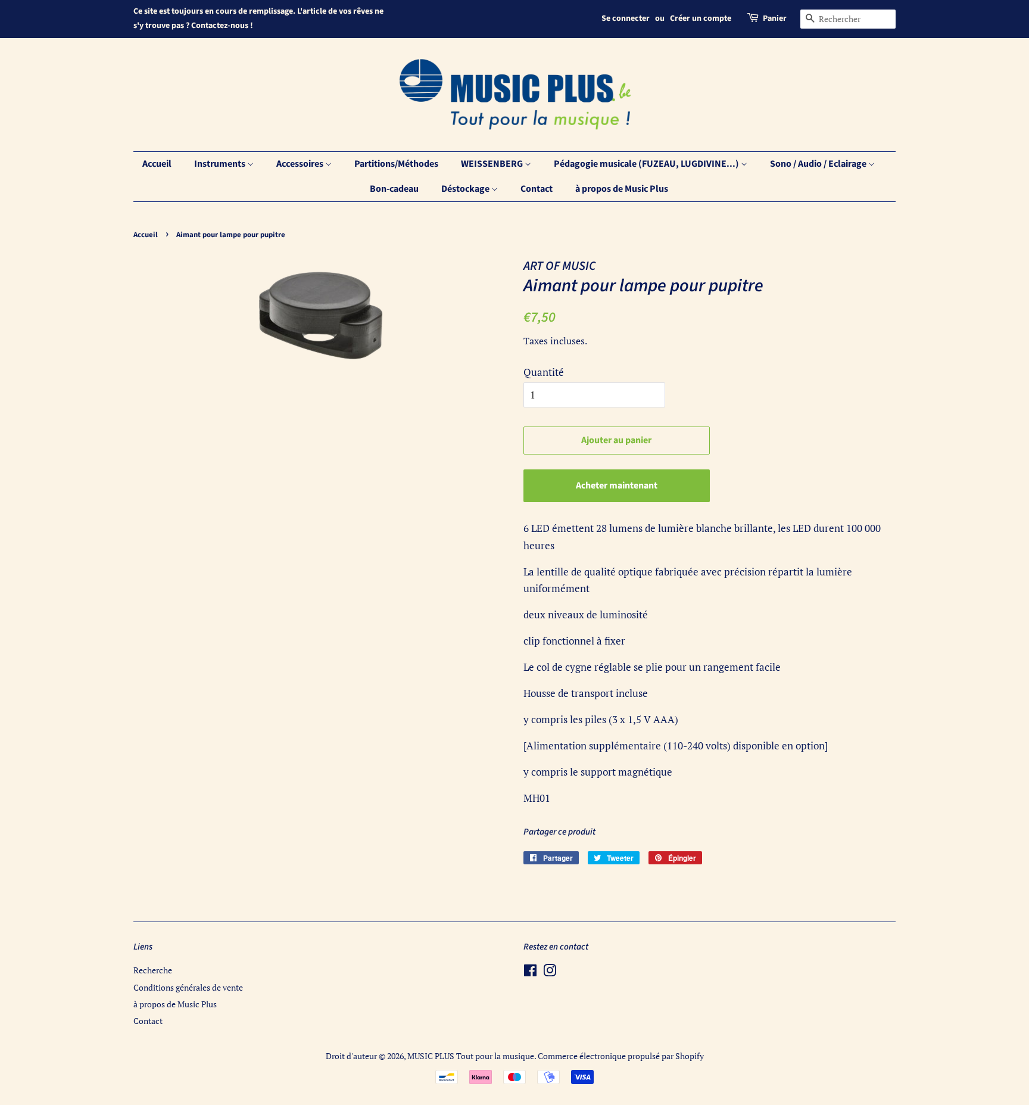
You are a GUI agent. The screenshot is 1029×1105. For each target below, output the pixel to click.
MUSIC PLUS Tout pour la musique (470, 1056)
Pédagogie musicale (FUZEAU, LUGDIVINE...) (647, 163)
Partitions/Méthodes (396, 163)
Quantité (543, 372)
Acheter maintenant (616, 485)
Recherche (152, 970)
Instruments (220, 163)
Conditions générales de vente (188, 987)
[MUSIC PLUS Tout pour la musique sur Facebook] (530, 972)
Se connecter (625, 18)
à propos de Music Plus (621, 188)
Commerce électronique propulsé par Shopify (621, 1056)
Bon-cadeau (394, 188)
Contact (536, 188)
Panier (775, 18)
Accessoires (300, 163)
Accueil (157, 163)
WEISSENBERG (493, 163)
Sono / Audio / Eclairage (819, 163)
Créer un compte (700, 18)
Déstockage (466, 188)
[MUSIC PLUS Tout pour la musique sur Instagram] (549, 972)
